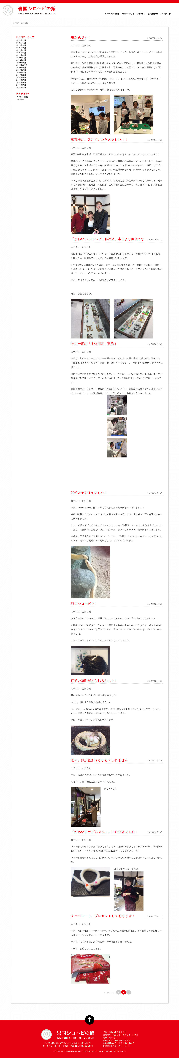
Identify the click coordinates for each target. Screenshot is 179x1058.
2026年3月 (21, 43)
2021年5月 (21, 83)
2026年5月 (21, 40)
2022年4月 (21, 73)
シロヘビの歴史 (112, 14)
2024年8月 (21, 58)
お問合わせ (153, 14)
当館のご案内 (128, 14)
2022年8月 (21, 70)
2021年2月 (21, 88)
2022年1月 (21, 75)
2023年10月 (21, 65)
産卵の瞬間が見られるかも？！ (94, 680)
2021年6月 (21, 80)
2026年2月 (21, 45)
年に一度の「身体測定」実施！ (94, 343)
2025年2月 (21, 55)
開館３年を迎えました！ (89, 493)
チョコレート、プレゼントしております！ (103, 916)
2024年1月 (21, 63)
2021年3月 (21, 85)
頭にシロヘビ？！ (84, 603)
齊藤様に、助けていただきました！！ (99, 139)
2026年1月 (21, 48)
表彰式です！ (81, 37)
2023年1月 (21, 68)
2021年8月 (21, 78)
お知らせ (86, 45)
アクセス (141, 14)
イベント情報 (22, 97)
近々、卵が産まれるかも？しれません (99, 760)
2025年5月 (21, 50)
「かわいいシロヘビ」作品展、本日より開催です (108, 239)
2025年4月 (21, 53)
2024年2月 (21, 60)
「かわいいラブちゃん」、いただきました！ (105, 832)
